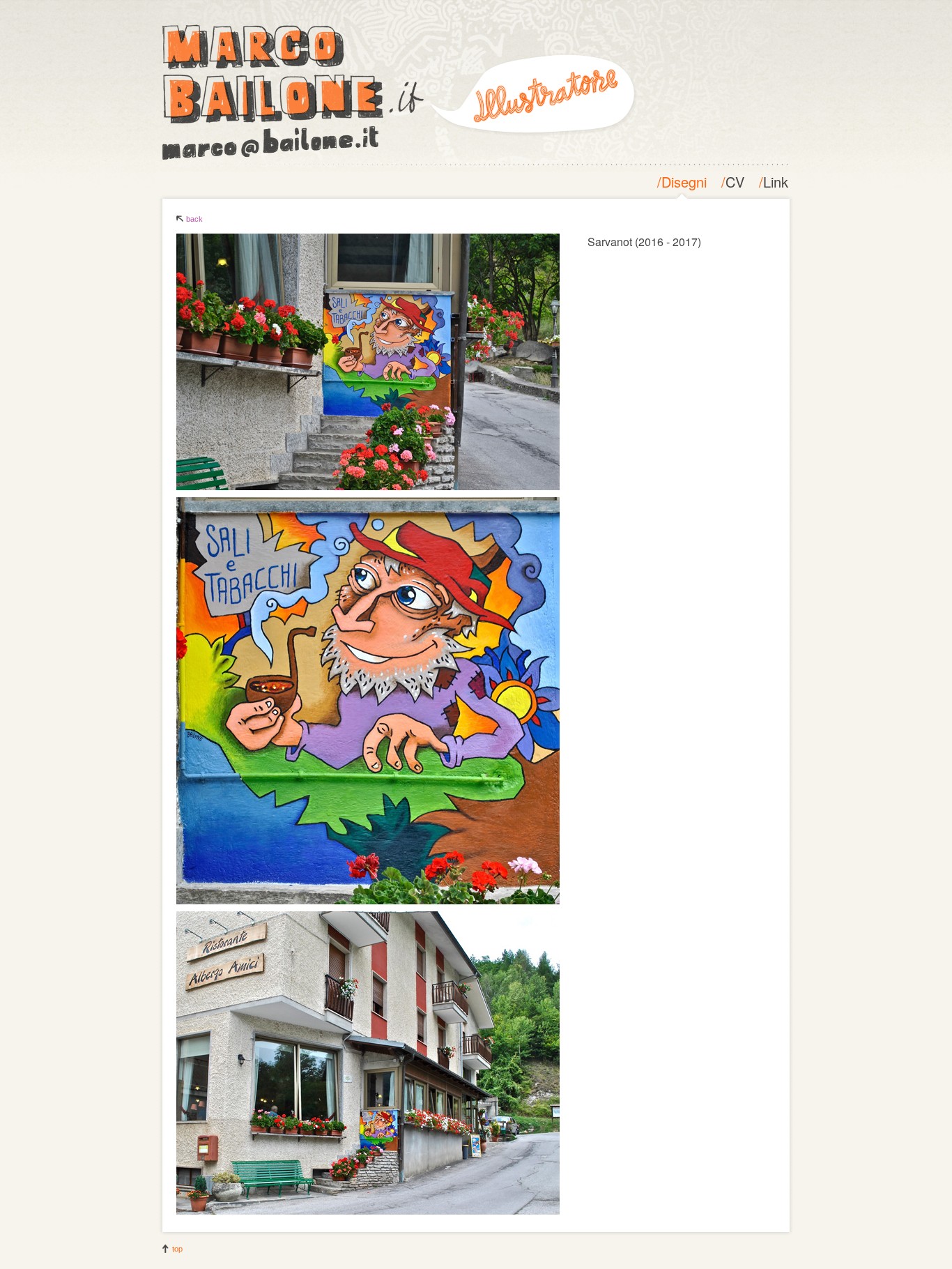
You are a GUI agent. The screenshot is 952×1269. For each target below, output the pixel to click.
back (194, 219)
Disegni (684, 182)
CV (734, 182)
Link (775, 182)
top (177, 1249)
